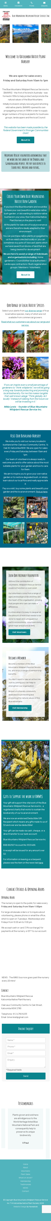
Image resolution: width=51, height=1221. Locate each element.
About (25, 1167)
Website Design (19, 1206)
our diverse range (33, 310)
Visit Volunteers (19, 632)
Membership (26, 1181)
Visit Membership (19, 708)
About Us (25, 139)
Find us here (41, 491)
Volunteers (25, 1171)
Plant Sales (25, 1174)
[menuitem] (25, 1164)
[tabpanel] (25, 33)
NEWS (25, 1188)
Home (25, 1164)
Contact (25, 1191)
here (41, 862)
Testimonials (25, 1184)
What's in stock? (25, 1178)
